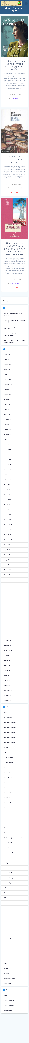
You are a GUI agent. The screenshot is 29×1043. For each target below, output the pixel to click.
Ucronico (6, 968)
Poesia (5, 893)
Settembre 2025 (8, 364)
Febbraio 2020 (7, 625)
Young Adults (7, 983)
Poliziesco (6, 898)
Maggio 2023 (7, 449)
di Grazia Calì (7, 772)
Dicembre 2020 (8, 580)
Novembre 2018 (8, 695)
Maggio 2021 (7, 560)
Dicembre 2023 (8, 419)
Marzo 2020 (7, 620)
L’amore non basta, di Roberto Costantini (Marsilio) (14, 321)
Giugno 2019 (7, 665)
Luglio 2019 (7, 660)
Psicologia (6, 903)
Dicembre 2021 (8, 525)
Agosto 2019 (7, 655)
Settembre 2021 (8, 540)
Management (7, 858)
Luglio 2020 (7, 605)
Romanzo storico (8, 928)
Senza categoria (8, 938)
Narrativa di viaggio (9, 878)
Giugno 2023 (7, 444)
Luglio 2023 (7, 439)
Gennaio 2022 (7, 520)
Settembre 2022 (8, 479)
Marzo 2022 (7, 510)
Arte (5, 712)
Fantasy (6, 817)
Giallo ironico (7, 833)
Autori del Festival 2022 (10, 737)
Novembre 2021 (8, 530)
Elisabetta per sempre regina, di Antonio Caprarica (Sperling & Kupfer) (15, 65)
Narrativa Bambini (8, 873)
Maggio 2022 (7, 499)
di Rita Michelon (8, 797)
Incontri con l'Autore (9, 843)
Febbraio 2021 (7, 570)
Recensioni (7, 908)
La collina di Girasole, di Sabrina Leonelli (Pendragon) (14, 327)
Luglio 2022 (7, 489)
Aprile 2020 (7, 615)
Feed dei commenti (9, 1005)
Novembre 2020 (8, 585)
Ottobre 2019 (7, 645)
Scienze (6, 933)
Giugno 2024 (7, 409)
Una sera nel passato (9, 978)
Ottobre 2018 (7, 700)
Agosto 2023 (7, 434)
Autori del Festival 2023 (10, 742)
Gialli (5, 828)
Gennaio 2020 (7, 630)
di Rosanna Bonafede (9, 802)
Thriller (6, 963)
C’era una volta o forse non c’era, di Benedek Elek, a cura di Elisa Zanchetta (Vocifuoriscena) (14, 249)
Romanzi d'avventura (9, 923)
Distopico (6, 807)
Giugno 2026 (7, 359)
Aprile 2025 (7, 369)
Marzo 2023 (7, 454)
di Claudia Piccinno (9, 757)
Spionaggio (7, 948)
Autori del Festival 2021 (10, 732)
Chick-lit (6, 752)
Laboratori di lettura (9, 853)
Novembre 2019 (8, 640)
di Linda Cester (8, 782)
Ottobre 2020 (7, 590)
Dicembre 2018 (8, 690)
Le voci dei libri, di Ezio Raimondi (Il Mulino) (14, 159)
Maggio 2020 (7, 610)
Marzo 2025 (7, 374)
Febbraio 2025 (7, 379)
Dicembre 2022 (8, 469)
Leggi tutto (14, 102)
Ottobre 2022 (7, 474)
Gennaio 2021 (7, 575)
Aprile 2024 (7, 414)
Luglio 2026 (7, 354)
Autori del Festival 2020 (10, 727)
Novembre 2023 (8, 424)
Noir (5, 888)
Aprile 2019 (7, 670)
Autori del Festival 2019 (10, 722)
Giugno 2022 (7, 494)
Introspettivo (7, 848)
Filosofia (6, 822)
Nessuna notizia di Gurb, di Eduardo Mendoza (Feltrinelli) (13, 334)
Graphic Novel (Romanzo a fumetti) (13, 838)
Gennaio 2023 (7, 464)
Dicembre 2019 (8, 635)
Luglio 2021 (7, 550)
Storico (6, 953)
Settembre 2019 (8, 650)
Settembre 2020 (8, 595)
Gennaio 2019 (7, 685)
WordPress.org (8, 1010)
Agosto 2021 (7, 545)
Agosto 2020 (7, 600)
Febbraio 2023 (7, 459)
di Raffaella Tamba (9, 792)
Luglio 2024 (7, 404)
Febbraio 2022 (7, 515)
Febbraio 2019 (7, 680)
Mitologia (6, 863)
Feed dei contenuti (9, 1000)
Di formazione (14, 283)
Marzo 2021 (7, 565)
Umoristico (7, 973)
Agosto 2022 (7, 484)
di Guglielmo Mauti (8, 777)
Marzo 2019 (7, 675)
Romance (6, 913)
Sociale (6, 943)
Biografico (14, 98)
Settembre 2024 (8, 394)
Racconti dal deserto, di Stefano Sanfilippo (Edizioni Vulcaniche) (15, 341)
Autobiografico (14, 188)
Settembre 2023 (8, 429)
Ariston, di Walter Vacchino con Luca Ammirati (13, 314)
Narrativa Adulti (8, 868)
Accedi (5, 995)
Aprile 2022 (7, 505)
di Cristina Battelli (8, 762)
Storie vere (7, 958)
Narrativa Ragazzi (8, 883)
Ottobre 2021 (7, 535)
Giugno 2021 (7, 555)
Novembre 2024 (8, 389)
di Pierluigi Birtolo (8, 787)
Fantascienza (7, 812)
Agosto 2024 (7, 399)
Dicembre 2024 (8, 384)
